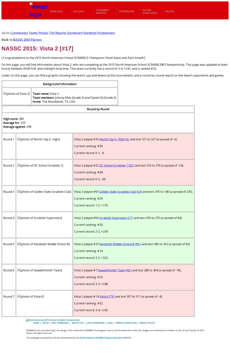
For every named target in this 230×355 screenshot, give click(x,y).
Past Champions (59, 322)
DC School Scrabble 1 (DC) (116, 165)
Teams (33, 33)
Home (36, 322)
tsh (54, 337)
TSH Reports (57, 33)
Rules (46, 322)
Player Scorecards (149, 11)
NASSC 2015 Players (27, 39)
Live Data (78, 11)
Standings (90, 33)
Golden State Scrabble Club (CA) (120, 192)
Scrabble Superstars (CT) (116, 218)
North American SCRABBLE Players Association (101, 337)
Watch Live (77, 322)
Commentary (19, 33)
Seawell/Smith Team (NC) (115, 270)
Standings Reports (102, 11)
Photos (169, 11)
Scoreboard (126, 11)
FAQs (109, 322)
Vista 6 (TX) (106, 296)
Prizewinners (106, 33)
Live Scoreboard (95, 322)
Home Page (56, 11)
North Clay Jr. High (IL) (114, 139)
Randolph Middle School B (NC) (120, 244)
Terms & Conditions (126, 322)
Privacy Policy (147, 322)
